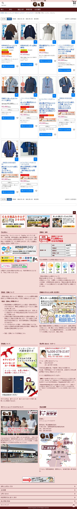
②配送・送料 (44, 232)
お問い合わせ (5, 493)
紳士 (10, 9)
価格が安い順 (20, 19)
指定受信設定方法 (67, 380)
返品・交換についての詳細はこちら (15, 333)
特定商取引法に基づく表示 (9, 497)
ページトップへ (74, 212)
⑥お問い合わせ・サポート (47, 343)
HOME (2, 13)
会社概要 (3, 490)
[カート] (74, 1)
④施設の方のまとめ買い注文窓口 (49, 292)
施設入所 (21, 9)
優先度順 (36, 19)
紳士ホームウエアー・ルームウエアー (24, 13)
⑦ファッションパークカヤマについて (12, 407)
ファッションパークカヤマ (47, 421)
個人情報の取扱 (5, 501)
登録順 (14, 19)
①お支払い (4, 232)
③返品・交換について (7, 292)
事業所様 (29, 9)
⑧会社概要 (43, 407)
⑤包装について (5, 343)
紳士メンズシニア (9, 13)
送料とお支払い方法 (7, 486)
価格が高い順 (29, 19)
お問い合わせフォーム (51, 361)
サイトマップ (5, 505)
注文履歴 (38, 9)
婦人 (2, 9)
